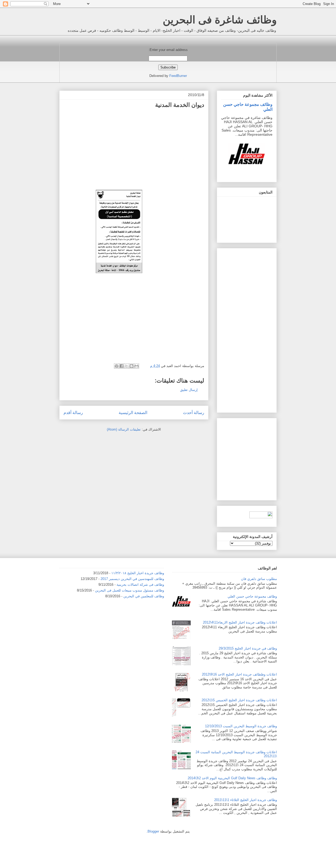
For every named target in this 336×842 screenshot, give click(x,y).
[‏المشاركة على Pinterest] (116, 366)
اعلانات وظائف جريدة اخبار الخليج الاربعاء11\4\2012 (240, 622)
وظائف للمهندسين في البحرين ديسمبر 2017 (132, 579)
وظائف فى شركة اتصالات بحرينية (140, 585)
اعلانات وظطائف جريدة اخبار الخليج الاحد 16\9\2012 (239, 674)
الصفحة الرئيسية (133, 412)
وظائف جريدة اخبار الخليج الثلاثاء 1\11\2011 (245, 800)
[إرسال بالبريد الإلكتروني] (136, 366)
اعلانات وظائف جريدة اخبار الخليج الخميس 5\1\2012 (239, 700)
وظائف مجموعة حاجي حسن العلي (252, 596)
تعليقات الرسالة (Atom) (124, 429)
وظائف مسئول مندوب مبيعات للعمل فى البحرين (129, 590)
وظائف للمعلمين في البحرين (143, 596)
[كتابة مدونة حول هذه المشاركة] (131, 366)
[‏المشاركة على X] (126, 366)
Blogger (153, 831)
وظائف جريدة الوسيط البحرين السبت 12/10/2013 (241, 726)
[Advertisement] (160, 148)
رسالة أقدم (73, 412)
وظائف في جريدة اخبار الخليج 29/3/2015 (248, 648)
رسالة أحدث (193, 412)
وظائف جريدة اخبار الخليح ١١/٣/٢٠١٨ (137, 573)
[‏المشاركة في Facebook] (121, 366)
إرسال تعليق (189, 390)
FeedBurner (178, 76)
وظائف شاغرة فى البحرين (220, 19)
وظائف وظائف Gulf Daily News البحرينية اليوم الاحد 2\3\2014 (232, 778)
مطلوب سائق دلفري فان (259, 579)
